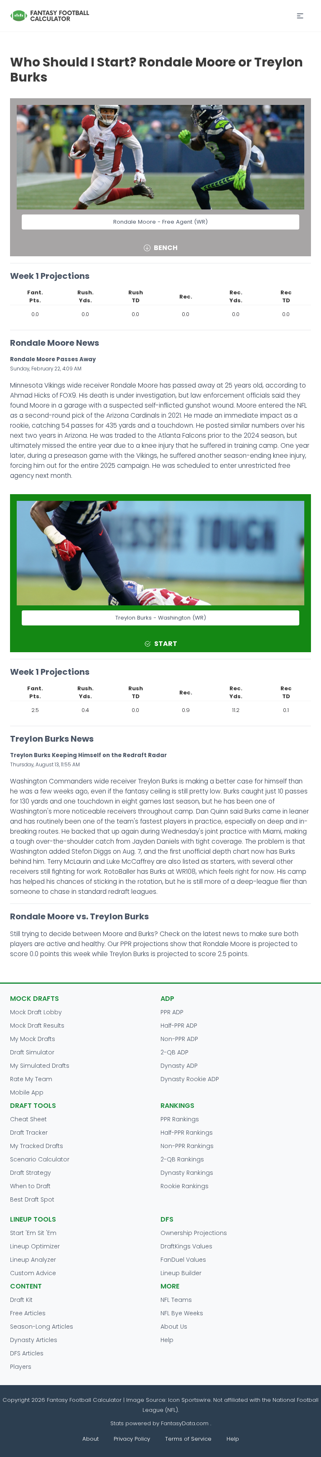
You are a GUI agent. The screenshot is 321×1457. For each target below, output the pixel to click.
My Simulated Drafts (39, 1065)
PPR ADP (171, 1012)
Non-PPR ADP (179, 1039)
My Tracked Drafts (36, 1146)
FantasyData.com (185, 1423)
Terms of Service (188, 1439)
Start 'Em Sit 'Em (33, 1233)
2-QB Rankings (182, 1159)
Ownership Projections (193, 1233)
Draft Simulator (32, 1052)
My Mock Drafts (32, 1039)
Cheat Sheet (28, 1119)
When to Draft (30, 1186)
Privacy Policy (132, 1439)
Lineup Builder (180, 1273)
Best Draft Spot (32, 1199)
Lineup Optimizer (35, 1246)
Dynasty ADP (179, 1065)
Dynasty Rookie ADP (189, 1079)
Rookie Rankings (184, 1186)
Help (166, 1340)
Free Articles (28, 1313)
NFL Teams (176, 1300)
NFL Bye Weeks (181, 1313)
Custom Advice (33, 1273)
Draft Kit (21, 1300)
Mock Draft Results (37, 1025)
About (90, 1439)
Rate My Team (31, 1079)
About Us (173, 1326)
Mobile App (26, 1092)
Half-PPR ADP (178, 1025)
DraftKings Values (186, 1246)
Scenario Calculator (39, 1159)
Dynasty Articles (33, 1340)
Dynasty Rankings (186, 1173)
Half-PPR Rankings (186, 1132)
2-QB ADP (174, 1052)
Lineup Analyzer (33, 1259)
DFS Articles (26, 1353)
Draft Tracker (29, 1132)
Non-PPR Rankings (187, 1146)
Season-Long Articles (41, 1326)
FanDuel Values (183, 1259)
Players (20, 1367)
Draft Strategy (30, 1173)
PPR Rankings (179, 1119)
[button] (300, 16)
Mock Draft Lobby (36, 1012)
